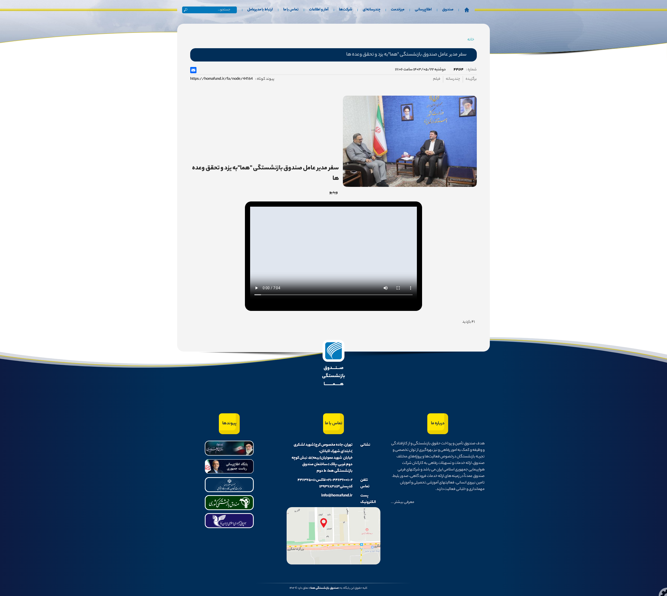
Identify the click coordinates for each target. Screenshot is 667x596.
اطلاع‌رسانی (423, 10)
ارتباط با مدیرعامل (260, 10)
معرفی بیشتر (404, 502)
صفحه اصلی (467, 10)
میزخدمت (397, 10)
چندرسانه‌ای (371, 10)
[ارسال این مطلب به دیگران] (194, 70)
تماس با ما (291, 10)
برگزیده (471, 79)
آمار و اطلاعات (319, 10)
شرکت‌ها (345, 10)
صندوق (447, 10)
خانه (470, 40)
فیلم (436, 79)
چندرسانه (453, 79)
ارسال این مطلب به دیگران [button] (193, 70)
